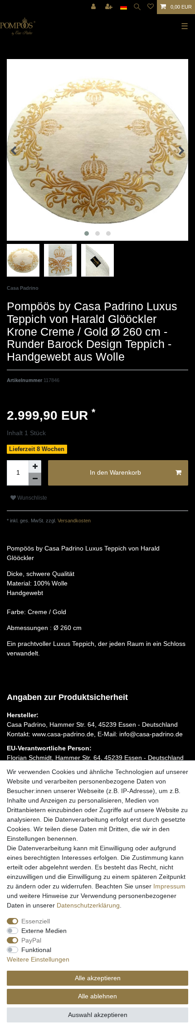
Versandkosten (73, 520)
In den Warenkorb (115, 472)
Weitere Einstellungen (38, 959)
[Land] (123, 7)
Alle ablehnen (97, 996)
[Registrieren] (109, 7)
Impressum (169, 886)
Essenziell (35, 921)
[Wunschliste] (150, 7)
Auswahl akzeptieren (97, 1014)
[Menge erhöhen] (35, 466)
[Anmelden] (94, 7)
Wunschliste (31, 498)
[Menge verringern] (35, 479)
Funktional (36, 949)
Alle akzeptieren (98, 978)
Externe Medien (44, 930)
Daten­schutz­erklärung (88, 905)
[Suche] (137, 7)
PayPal (31, 940)
